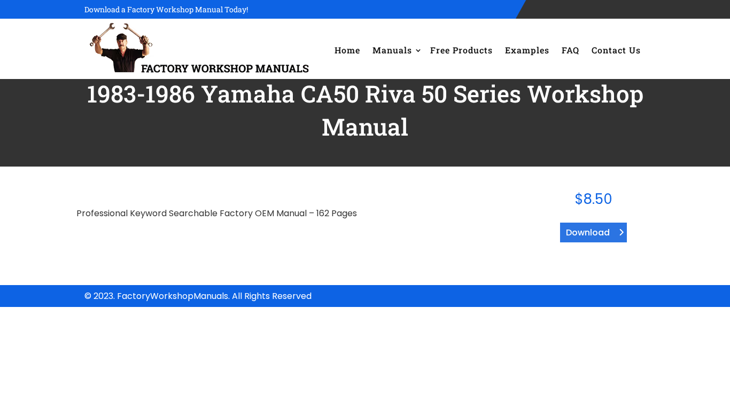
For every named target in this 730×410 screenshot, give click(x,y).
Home (347, 50)
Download (588, 232)
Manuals (392, 50)
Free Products (461, 50)
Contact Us (616, 50)
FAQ (570, 50)
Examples (527, 50)
